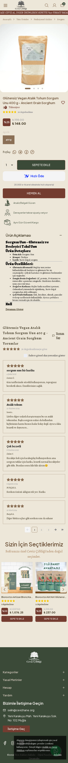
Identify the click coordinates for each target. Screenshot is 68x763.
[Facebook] (5, 743)
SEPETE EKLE (41, 165)
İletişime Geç (16, 729)
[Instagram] (13, 743)
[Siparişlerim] (54, 5)
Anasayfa (7, 19)
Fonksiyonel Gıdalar (43, 19)
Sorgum (61, 19)
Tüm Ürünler (22, 19)
